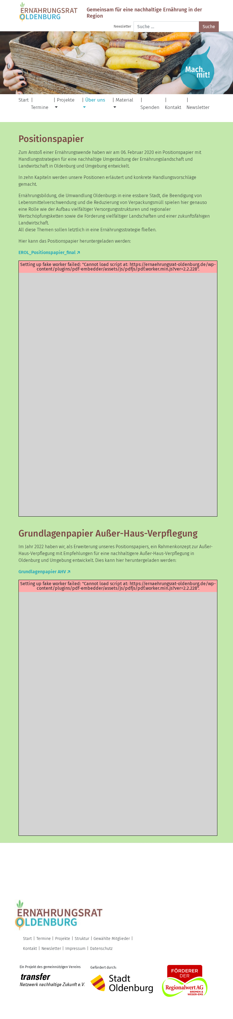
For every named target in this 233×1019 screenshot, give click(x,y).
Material (124, 100)
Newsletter (122, 26)
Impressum (75, 948)
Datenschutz (101, 948)
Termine (39, 107)
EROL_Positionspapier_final (47, 252)
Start (23, 100)
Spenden (149, 107)
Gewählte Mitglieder (111, 938)
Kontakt (173, 107)
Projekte (65, 100)
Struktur (82, 938)
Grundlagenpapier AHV (42, 571)
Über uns (95, 100)
